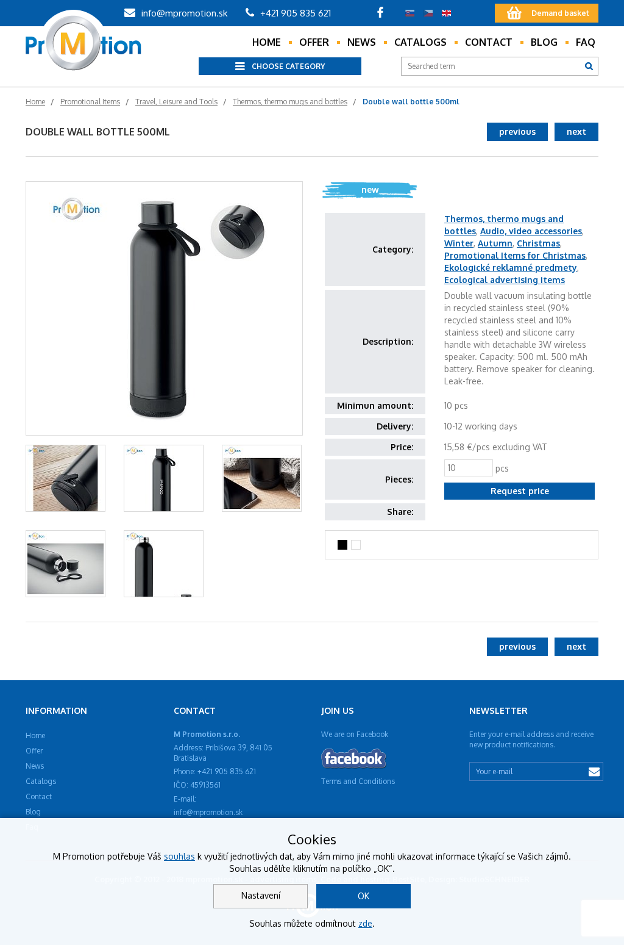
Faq (585, 42)
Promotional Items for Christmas (515, 255)
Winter (458, 243)
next (576, 131)
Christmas (538, 243)
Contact (488, 42)
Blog (544, 42)
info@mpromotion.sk (183, 13)
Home (266, 42)
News (361, 42)
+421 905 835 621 (294, 13)
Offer (314, 42)
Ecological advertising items (504, 280)
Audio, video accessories (531, 231)
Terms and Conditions (358, 781)
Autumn (495, 243)
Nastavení (260, 895)
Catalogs (420, 42)
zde (365, 923)
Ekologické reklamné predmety (510, 267)
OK (363, 896)
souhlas (179, 856)
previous (517, 131)
